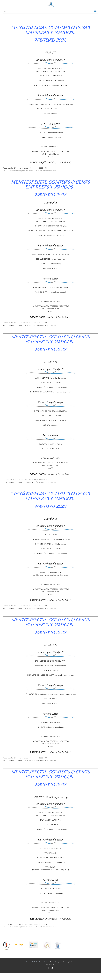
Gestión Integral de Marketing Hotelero (62, 962)
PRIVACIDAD (50, 964)
